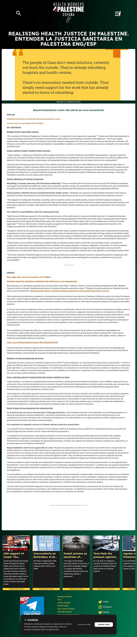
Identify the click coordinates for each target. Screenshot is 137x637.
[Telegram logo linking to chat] (32, 610)
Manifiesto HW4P (64, 597)
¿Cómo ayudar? (64, 603)
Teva (59, 600)
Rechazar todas (84, 624)
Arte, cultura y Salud (65, 609)
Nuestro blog (62, 606)
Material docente (64, 612)
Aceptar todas (103, 624)
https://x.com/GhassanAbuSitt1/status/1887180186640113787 (32, 342)
